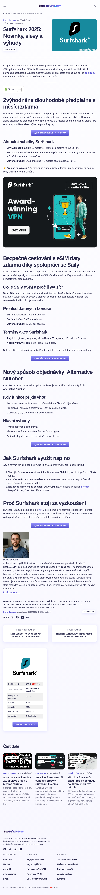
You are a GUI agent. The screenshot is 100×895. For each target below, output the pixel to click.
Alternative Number (12, 601)
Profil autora (10, 592)
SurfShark (6, 14)
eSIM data (63, 601)
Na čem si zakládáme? (67, 864)
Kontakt (61, 879)
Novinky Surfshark (12, 604)
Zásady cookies (64, 874)
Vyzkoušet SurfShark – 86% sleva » (50, 133)
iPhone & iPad (9, 874)
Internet (73, 601)
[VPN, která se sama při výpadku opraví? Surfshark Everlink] (50, 761)
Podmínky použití (65, 869)
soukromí (90, 73)
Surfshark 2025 (74, 604)
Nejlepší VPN (84, 601)
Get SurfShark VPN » (25, 724)
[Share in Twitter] (12, 617)
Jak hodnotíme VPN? (67, 859)
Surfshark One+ (26, 607)
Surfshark (60, 604)
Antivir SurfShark (32, 601)
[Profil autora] (18, 592)
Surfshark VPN (42, 607)
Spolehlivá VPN (47, 604)
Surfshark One (10, 607)
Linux (5, 879)
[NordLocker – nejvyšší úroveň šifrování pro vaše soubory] (25, 633)
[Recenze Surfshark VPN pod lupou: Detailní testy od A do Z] (74, 633)
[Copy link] (27, 617)
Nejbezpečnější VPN (36, 869)
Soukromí (33, 604)
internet (84, 486)
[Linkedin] (20, 849)
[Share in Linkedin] (22, 617)
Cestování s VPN (49, 601)
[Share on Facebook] (17, 617)
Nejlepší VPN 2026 (35, 859)
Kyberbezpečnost (80, 757)
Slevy (25, 604)
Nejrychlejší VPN (34, 864)
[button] (4, 5)
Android (7, 869)
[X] (9, 849)
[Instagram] (15, 849)
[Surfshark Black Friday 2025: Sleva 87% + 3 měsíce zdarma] (17, 761)
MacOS (6, 864)
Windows (7, 859)
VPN (40, 510)
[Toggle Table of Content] (18, 89)
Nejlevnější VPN (34, 874)
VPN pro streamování (37, 879)
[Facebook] (4, 849)
